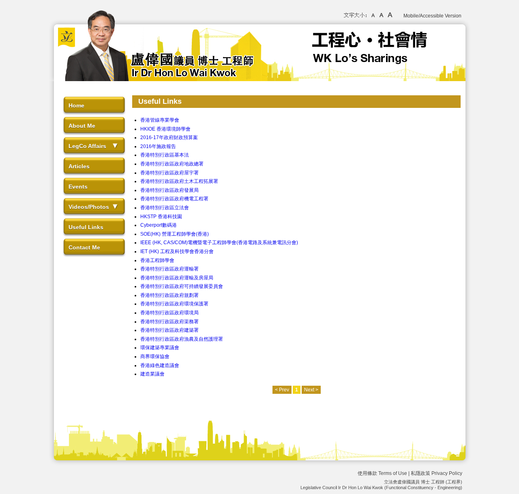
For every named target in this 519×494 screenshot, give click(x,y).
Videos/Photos (89, 207)
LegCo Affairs (87, 146)
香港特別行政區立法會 (164, 207)
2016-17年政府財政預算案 (169, 137)
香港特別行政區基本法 (164, 155)
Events (78, 186)
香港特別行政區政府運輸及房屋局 (176, 278)
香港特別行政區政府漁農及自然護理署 (181, 339)
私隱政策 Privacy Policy (436, 473)
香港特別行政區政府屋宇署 (169, 173)
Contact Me (84, 247)
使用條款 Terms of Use (382, 473)
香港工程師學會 (157, 260)
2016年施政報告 (158, 146)
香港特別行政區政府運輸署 (169, 269)
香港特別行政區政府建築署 (169, 330)
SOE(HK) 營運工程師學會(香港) (174, 234)
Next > (311, 390)
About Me (82, 125)
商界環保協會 (154, 356)
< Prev (282, 390)
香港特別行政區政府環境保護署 (174, 304)
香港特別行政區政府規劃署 (169, 295)
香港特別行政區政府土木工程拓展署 (179, 181)
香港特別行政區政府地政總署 (172, 164)
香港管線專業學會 (159, 120)
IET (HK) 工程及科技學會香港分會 (177, 251)
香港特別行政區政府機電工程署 (174, 199)
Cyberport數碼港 (158, 225)
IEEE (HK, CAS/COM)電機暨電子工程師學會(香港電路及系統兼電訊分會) (219, 242)
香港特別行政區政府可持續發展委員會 (181, 286)
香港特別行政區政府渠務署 (169, 321)
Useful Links (86, 227)
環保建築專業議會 (159, 347)
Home (76, 105)
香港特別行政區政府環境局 (169, 313)
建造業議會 (152, 374)
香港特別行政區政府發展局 (169, 190)
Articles (79, 166)
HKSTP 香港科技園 (161, 216)
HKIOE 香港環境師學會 (165, 129)
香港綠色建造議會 (159, 365)
